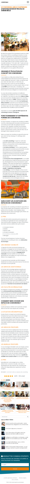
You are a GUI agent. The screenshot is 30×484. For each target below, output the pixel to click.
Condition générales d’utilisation (10, 477)
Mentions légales (22, 477)
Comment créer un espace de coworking (17, 372)
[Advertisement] (15, 22)
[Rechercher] (28, 417)
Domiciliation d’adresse (10, 234)
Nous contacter (15, 479)
